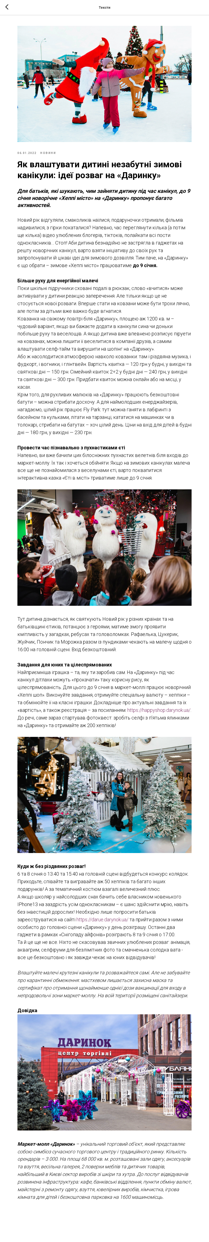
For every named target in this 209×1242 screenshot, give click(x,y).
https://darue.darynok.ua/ (102, 919)
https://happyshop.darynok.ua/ (158, 710)
